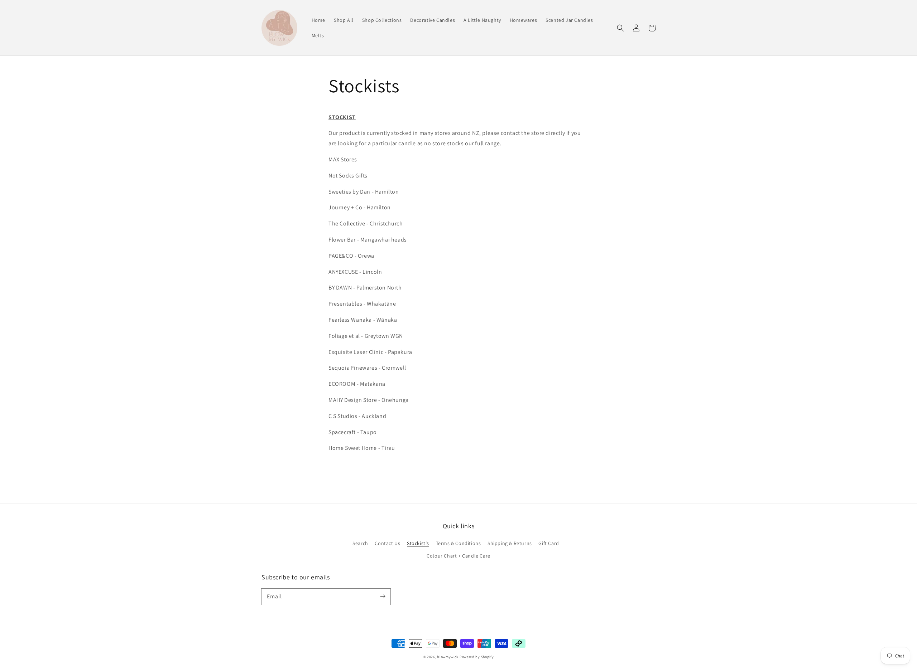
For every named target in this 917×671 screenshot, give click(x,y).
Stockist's (418, 543)
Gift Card (548, 543)
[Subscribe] (382, 596)
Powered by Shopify (477, 657)
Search (360, 543)
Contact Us (387, 543)
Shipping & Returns (510, 543)
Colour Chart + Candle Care (458, 556)
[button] (620, 28)
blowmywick (447, 657)
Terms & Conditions (458, 543)
